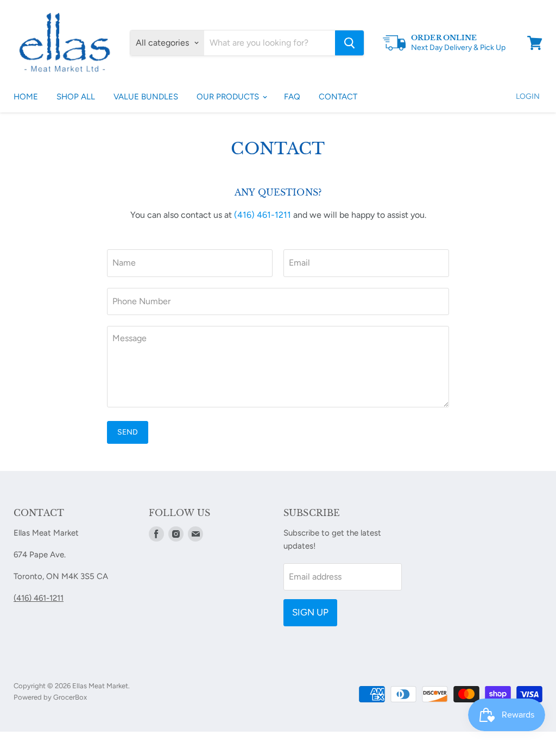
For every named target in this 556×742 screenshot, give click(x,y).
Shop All (75, 97)
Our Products (229, 97)
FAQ (292, 97)
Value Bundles (145, 97)
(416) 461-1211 (262, 215)
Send (127, 432)
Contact (338, 97)
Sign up (310, 612)
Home (26, 97)
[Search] (349, 42)
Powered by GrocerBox (50, 697)
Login (528, 96)
